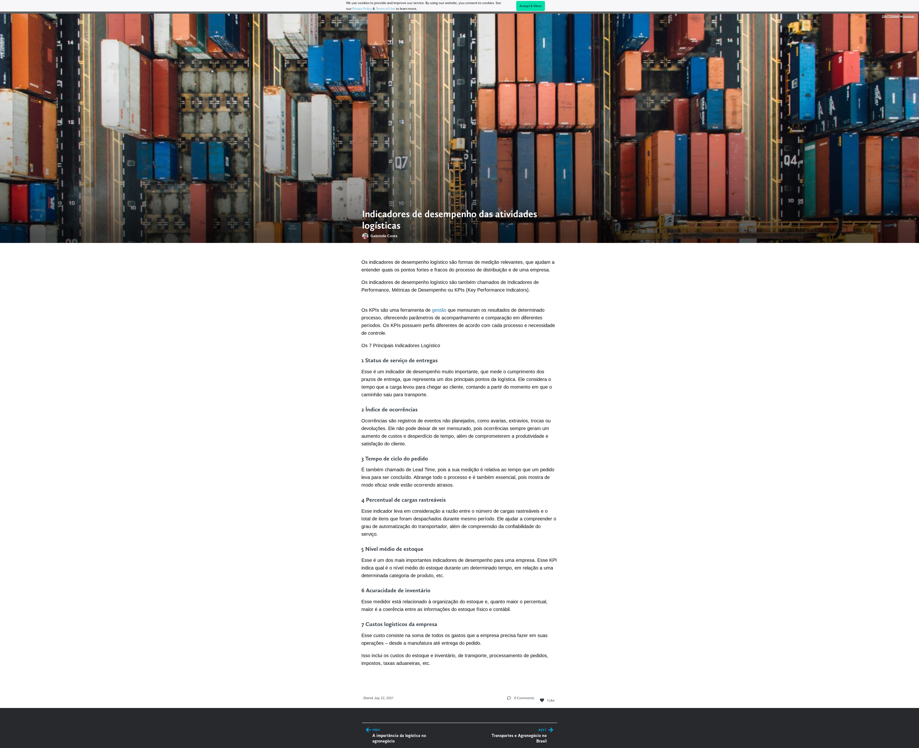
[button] (509, 698)
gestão (439, 310)
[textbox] (459, 462)
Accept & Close (531, 6)
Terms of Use (385, 9)
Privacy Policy (362, 9)
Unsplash (908, 16)
